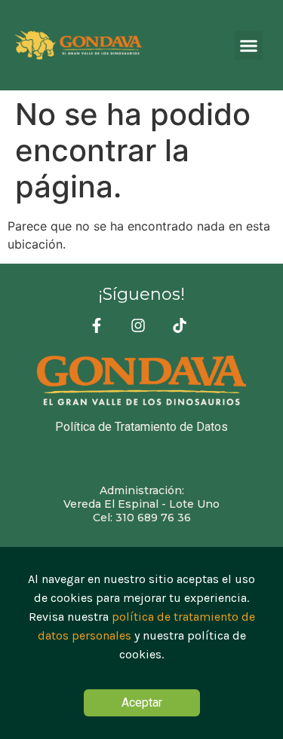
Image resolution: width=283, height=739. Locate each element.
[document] (141, 643)
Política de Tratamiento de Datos (141, 427)
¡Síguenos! (141, 294)
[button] (249, 45)
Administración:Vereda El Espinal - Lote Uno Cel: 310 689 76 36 (141, 504)
